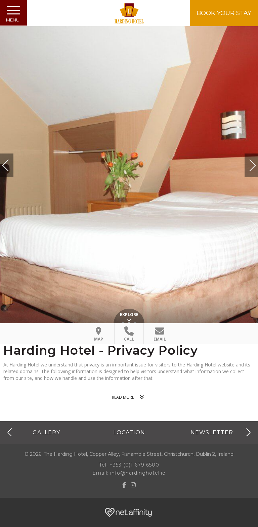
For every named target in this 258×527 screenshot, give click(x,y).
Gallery (46, 432)
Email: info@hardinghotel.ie (129, 473)
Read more (123, 397)
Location (129, 432)
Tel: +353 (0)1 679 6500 (129, 465)
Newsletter (211, 432)
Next (245, 162)
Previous (12, 165)
